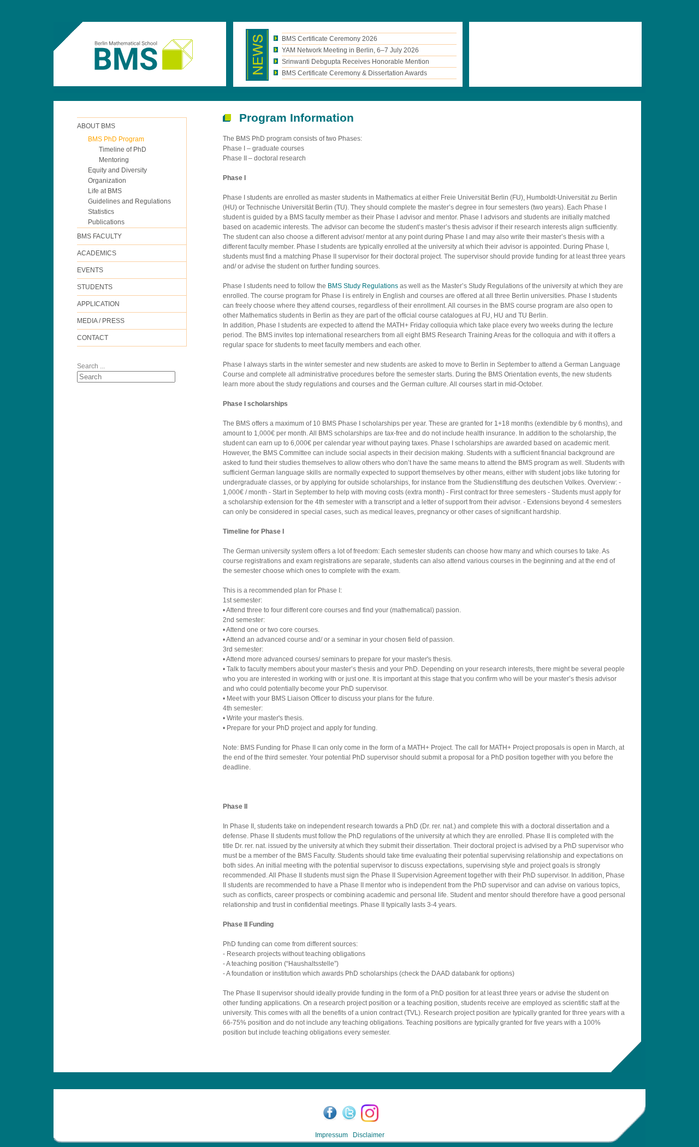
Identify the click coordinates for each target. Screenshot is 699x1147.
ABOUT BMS (96, 126)
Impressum (331, 1135)
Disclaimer (368, 1135)
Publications (106, 222)
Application (98, 304)
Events (90, 270)
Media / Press (101, 321)
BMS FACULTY (99, 236)
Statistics (101, 212)
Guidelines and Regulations (129, 201)
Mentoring (114, 160)
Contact (92, 338)
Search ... (91, 366)
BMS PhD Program (116, 139)
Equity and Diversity (117, 170)
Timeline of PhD (122, 149)
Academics (96, 253)
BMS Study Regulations (363, 286)
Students (94, 287)
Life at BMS (105, 191)
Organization (107, 180)
